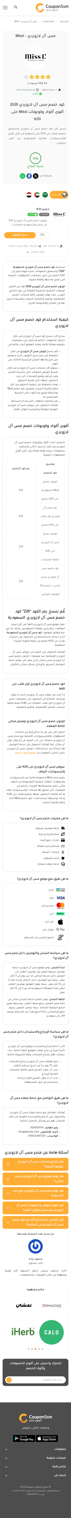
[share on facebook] (29, 176)
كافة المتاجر (48, 22)
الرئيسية (64, 22)
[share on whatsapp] (22, 176)
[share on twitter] (35, 176)
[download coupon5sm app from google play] (24, 1438)
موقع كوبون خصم (25, 753)
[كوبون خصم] (52, 7)
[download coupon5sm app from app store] (46, 1438)
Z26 (28, 235)
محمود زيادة (35, 1259)
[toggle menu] (14, 7)
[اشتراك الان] (9, 1380)
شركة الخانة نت (19, 1491)
